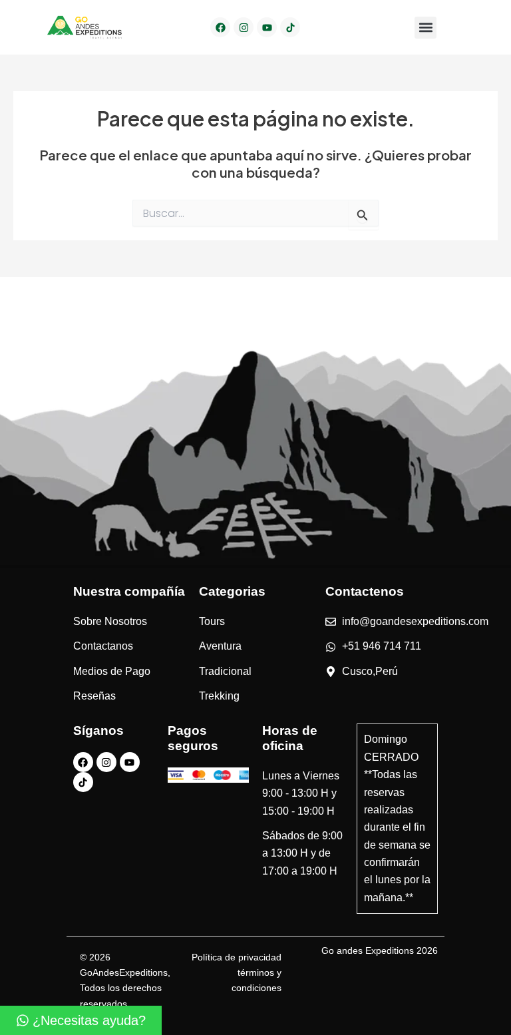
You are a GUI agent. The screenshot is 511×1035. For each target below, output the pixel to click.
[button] (425, 28)
